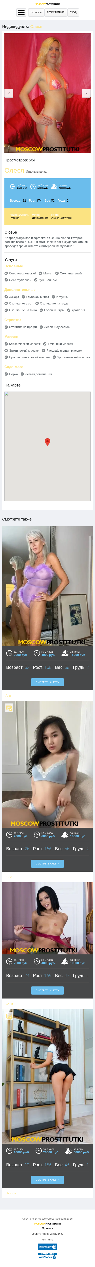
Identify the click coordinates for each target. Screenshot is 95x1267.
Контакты (47, 1239)
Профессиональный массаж (29, 357)
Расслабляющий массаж (64, 350)
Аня (8, 695)
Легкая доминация (38, 374)
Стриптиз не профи (23, 327)
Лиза (9, 877)
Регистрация (56, 12)
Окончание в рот (21, 303)
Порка (13, 374)
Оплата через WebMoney (47, 1233)
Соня (9, 1004)
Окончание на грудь (54, 303)
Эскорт (14, 297)
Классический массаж (24, 343)
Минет (48, 273)
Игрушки (62, 297)
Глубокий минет (37, 297)
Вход (73, 12)
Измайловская (40, 218)
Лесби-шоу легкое (57, 327)
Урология (78, 310)
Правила (47, 1228)
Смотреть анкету (47, 682)
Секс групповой (20, 280)
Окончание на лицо (23, 310)
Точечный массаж (60, 343)
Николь (11, 1193)
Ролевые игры (54, 310)
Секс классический (22, 273)
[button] (47, 442)
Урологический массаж (73, 357)
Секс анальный (71, 273)
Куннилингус (48, 280)
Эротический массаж (24, 350)
